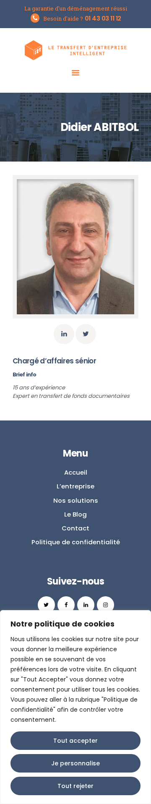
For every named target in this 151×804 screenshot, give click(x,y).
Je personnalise (75, 763)
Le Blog (75, 514)
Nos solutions (75, 500)
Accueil (75, 472)
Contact (75, 528)
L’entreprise (75, 486)
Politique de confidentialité (75, 542)
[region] (75, 707)
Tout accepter (75, 740)
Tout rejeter (75, 786)
